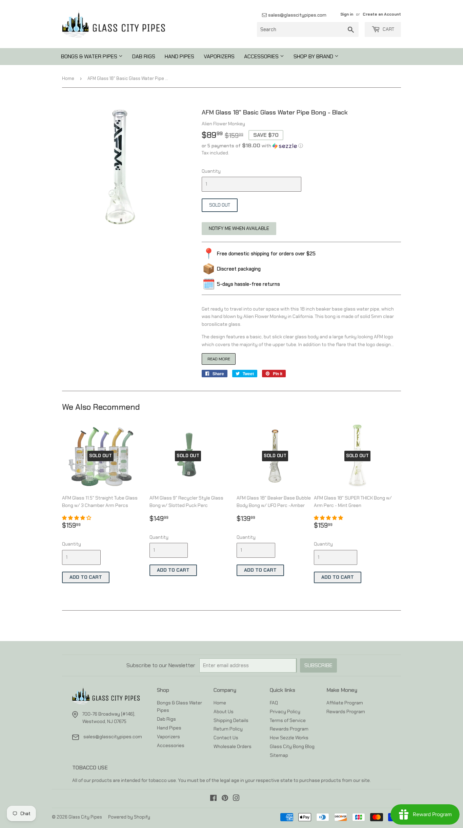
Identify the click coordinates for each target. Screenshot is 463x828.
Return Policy (228, 729)
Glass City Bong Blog (292, 746)
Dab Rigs (143, 56)
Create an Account (382, 14)
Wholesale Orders (232, 746)
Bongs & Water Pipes (90, 56)
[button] (301, 145)
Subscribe (318, 665)
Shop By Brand (314, 56)
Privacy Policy (285, 711)
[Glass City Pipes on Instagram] (236, 799)
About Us (224, 711)
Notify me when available (239, 228)
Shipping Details (231, 720)
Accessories (262, 56)
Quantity (211, 171)
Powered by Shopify (129, 817)
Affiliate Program (344, 703)
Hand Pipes (179, 56)
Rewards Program (289, 729)
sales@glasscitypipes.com (296, 15)
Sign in (346, 14)
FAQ (274, 703)
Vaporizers (219, 56)
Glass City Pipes (85, 817)
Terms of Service (288, 720)
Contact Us (226, 738)
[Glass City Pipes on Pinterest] (224, 799)
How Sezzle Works (289, 738)
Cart (388, 29)
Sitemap (279, 755)
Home (68, 78)
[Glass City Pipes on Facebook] (213, 799)
